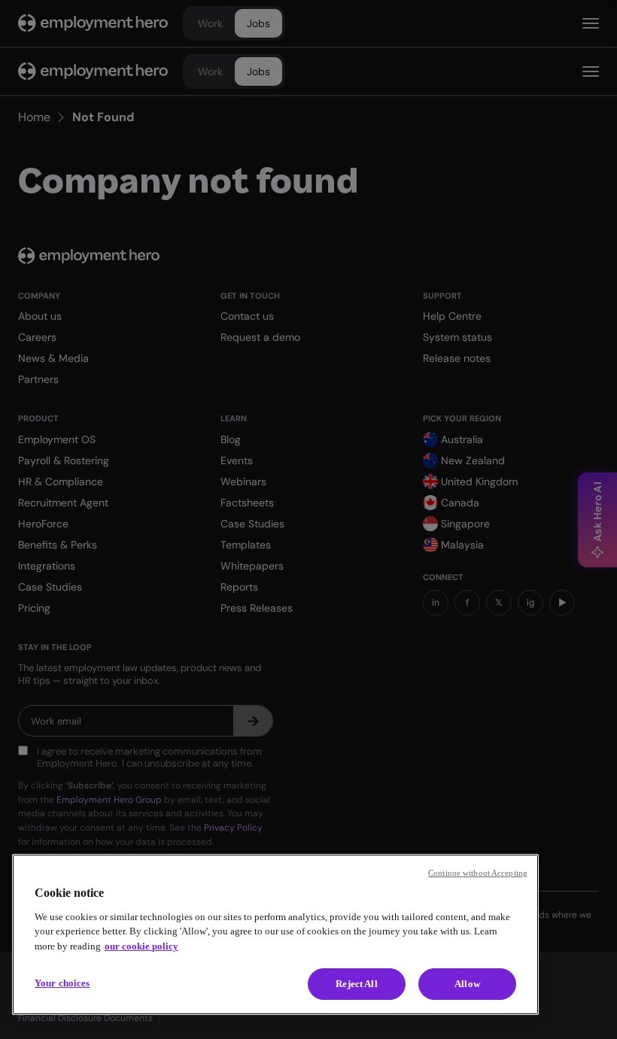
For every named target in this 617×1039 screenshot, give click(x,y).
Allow (467, 983)
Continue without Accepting (477, 872)
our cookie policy (141, 946)
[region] (275, 934)
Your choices (62, 983)
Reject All (356, 983)
